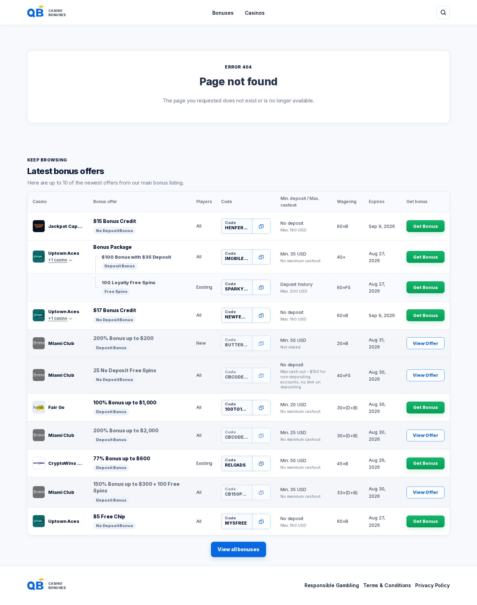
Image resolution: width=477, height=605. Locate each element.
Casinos (255, 13)
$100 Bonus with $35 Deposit (136, 257)
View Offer (425, 343)
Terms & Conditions (387, 585)
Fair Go (56, 407)
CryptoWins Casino (65, 463)
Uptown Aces (63, 253)
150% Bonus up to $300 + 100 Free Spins (136, 487)
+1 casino (57, 259)
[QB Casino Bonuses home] (52, 12)
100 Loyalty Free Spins (128, 282)
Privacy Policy (432, 585)
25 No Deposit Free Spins (124, 370)
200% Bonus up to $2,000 (126, 430)
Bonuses (222, 13)
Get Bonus (425, 226)
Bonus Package (112, 247)
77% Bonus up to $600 (121, 458)
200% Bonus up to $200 (123, 338)
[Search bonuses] (443, 12)
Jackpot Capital (65, 226)
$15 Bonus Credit (114, 221)
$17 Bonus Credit (114, 310)
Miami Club (61, 343)
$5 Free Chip (109, 516)
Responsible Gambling (331, 585)
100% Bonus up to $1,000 (124, 402)
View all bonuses (238, 549)
